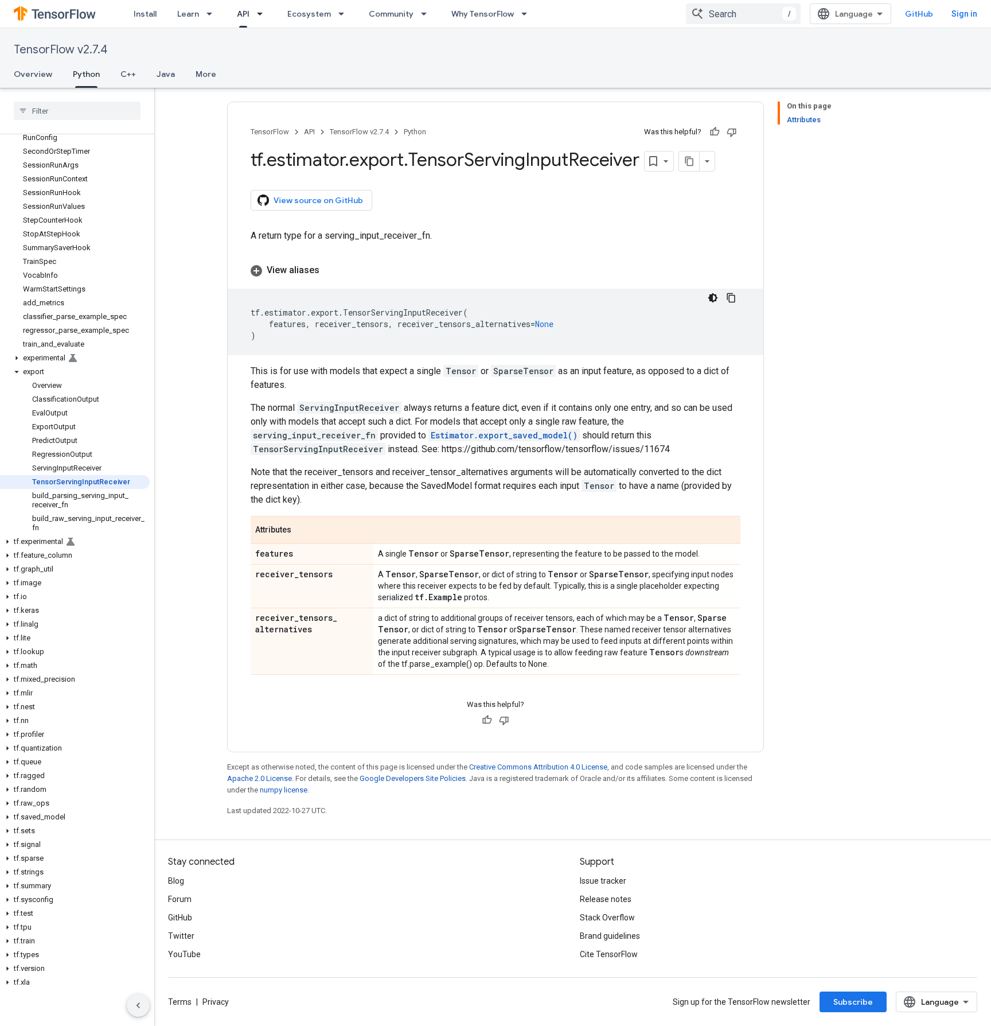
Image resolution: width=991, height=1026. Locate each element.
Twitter (181, 935)
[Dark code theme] (713, 298)
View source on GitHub (318, 200)
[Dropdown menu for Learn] (213, 14)
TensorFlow (270, 131)
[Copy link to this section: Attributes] (302, 531)
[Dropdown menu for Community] (427, 14)
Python (86, 74)
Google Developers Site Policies (413, 778)
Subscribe (853, 1002)
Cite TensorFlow (609, 954)
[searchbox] (77, 111)
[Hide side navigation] (138, 1005)
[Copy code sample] (731, 298)
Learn (188, 14)
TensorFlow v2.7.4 (60, 49)
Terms (180, 1001)
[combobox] (743, 13)
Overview (33, 74)
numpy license (283, 790)
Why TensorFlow (482, 14)
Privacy (215, 1001)
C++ (128, 74)
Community (391, 14)
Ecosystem (309, 14)
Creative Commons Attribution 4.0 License (538, 767)
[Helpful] (714, 132)
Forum (180, 899)
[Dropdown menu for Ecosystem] (344, 14)
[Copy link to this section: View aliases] (330, 270)
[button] (75, 358)
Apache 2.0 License (259, 778)
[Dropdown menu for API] (263, 14)
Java (166, 74)
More (206, 74)
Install (145, 14)
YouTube (184, 954)
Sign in (964, 13)
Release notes (605, 899)
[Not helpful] (731, 132)
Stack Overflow (607, 917)
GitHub (919, 14)
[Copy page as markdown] (689, 161)
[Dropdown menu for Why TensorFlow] (527, 14)
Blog (176, 880)
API (243, 14)
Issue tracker (603, 880)
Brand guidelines (610, 935)
